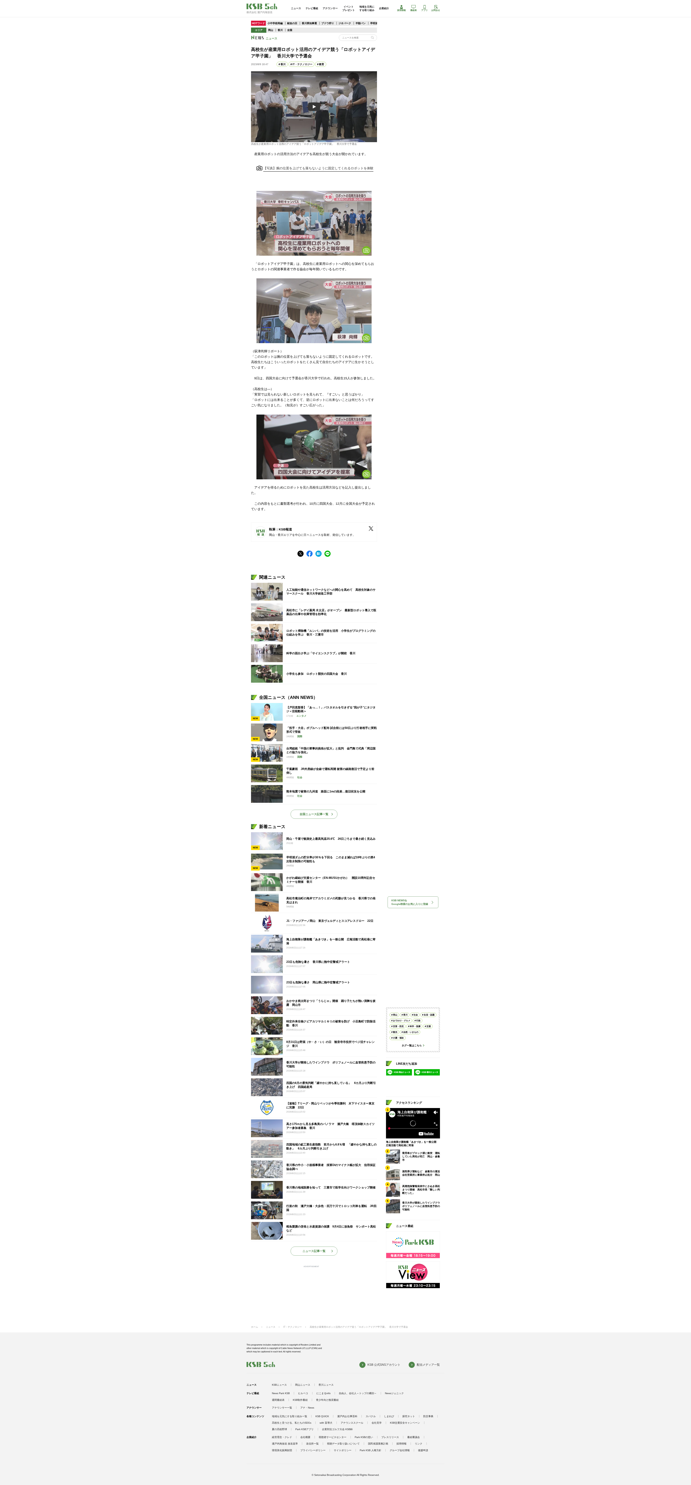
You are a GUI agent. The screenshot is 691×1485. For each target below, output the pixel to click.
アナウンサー (330, 8)
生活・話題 (429, 1015)
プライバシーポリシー (313, 1450)
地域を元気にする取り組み (366, 8)
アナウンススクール (352, 1422)
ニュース (296, 8)
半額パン (361, 23)
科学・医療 (415, 1026)
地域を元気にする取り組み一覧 (289, 1416)
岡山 (270, 30)
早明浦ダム (376, 23)
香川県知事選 (310, 23)
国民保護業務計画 (378, 1443)
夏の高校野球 (279, 1429)
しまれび (389, 1416)
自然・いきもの (410, 1032)
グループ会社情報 (400, 1450)
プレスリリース (390, 1437)
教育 (321, 64)
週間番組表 (278, 1399)
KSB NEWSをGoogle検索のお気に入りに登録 (409, 902)
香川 (280, 30)
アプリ (424, 10)
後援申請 (423, 1450)
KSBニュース (279, 1384)
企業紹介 (384, 8)
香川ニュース (326, 1384)
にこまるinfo (323, 1393)
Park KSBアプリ (304, 1429)
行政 (418, 1020)
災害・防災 (398, 1026)
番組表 (413, 10)
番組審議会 (413, 1437)
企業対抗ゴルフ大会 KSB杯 (337, 1429)
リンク (418, 1443)
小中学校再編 (275, 23)
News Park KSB (281, 1393)
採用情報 (401, 10)
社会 (416, 1015)
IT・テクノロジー (302, 64)
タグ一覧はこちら (412, 1045)
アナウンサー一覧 (282, 1407)
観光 (395, 1032)
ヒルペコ (303, 1393)
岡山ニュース (302, 1384)
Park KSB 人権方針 (370, 1450)
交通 (428, 1026)
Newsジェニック (394, 1393)
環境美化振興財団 (282, 1450)
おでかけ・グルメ (401, 1020)
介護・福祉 (398, 1038)
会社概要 (305, 1437)
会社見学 (377, 1422)
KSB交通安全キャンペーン (405, 1422)
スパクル (371, 1416)
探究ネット (408, 1416)
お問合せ (435, 10)
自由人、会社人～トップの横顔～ (358, 1393)
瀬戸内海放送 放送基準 (285, 1443)
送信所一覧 (312, 1443)
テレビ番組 (312, 8)
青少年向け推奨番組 (327, 1399)
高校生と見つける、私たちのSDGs (291, 1422)
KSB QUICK (322, 1416)
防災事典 (428, 1416)
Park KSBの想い (364, 1437)
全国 (289, 30)
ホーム (254, 1327)
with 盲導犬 (326, 1422)
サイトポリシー (342, 1450)
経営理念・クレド (282, 1437)
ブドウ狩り (327, 23)
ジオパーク (344, 23)
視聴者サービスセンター (332, 1437)
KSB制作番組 (300, 1399)
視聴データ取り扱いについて (343, 1443)
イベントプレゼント (348, 8)
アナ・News (307, 1407)
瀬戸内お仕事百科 (347, 1416)
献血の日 (292, 23)
